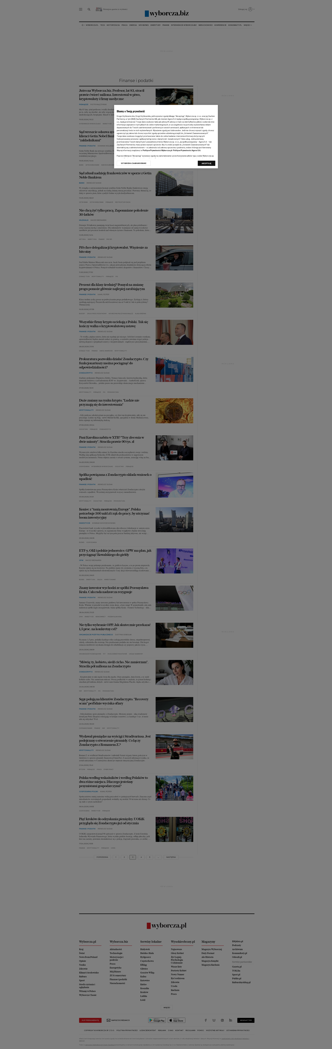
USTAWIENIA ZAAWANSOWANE (133, 163)
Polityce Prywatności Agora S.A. (187, 150)
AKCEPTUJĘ (206, 163)
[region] (166, 136)
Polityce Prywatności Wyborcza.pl (157, 150)
